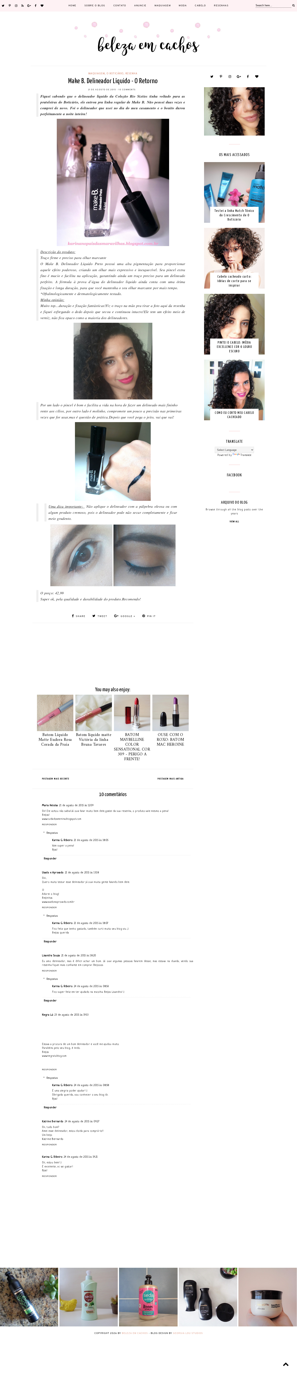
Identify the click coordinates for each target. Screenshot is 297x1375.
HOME (72, 5)
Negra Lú (47, 1014)
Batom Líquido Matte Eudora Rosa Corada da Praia (55, 740)
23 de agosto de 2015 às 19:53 (71, 1014)
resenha (131, 73)
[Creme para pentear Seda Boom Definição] (148, 1325)
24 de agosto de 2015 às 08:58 (91, 1085)
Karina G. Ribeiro (62, 840)
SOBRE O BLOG (94, 5)
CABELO (200, 5)
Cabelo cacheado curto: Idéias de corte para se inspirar (234, 281)
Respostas (52, 833)
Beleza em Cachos (135, 1333)
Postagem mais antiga (171, 779)
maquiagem (96, 73)
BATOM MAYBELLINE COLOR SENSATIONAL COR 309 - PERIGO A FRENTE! (132, 747)
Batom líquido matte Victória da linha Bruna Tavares (94, 740)
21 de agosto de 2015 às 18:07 (91, 923)
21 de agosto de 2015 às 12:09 (76, 805)
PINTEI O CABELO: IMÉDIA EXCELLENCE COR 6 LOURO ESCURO (234, 347)
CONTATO (119, 5)
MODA (183, 5)
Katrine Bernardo (52, 1121)
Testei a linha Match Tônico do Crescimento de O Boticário (234, 215)
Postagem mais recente (55, 779)
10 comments (127, 89)
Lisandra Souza (51, 955)
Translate (246, 455)
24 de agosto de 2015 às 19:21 (81, 1156)
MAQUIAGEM (163, 5)
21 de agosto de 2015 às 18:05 (91, 840)
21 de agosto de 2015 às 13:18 (82, 872)
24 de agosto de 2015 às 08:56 (91, 986)
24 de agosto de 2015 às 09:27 (82, 1121)
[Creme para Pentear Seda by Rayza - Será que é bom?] (88, 1325)
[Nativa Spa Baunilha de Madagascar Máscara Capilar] (267, 1325)
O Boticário (115, 73)
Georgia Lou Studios (188, 1333)
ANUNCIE (140, 5)
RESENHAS (221, 5)
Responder (49, 824)
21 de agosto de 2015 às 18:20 (78, 955)
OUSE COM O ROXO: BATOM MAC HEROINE (170, 740)
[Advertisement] (112, 651)
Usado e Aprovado (52, 872)
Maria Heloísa (50, 805)
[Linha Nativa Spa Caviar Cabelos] (208, 1325)
